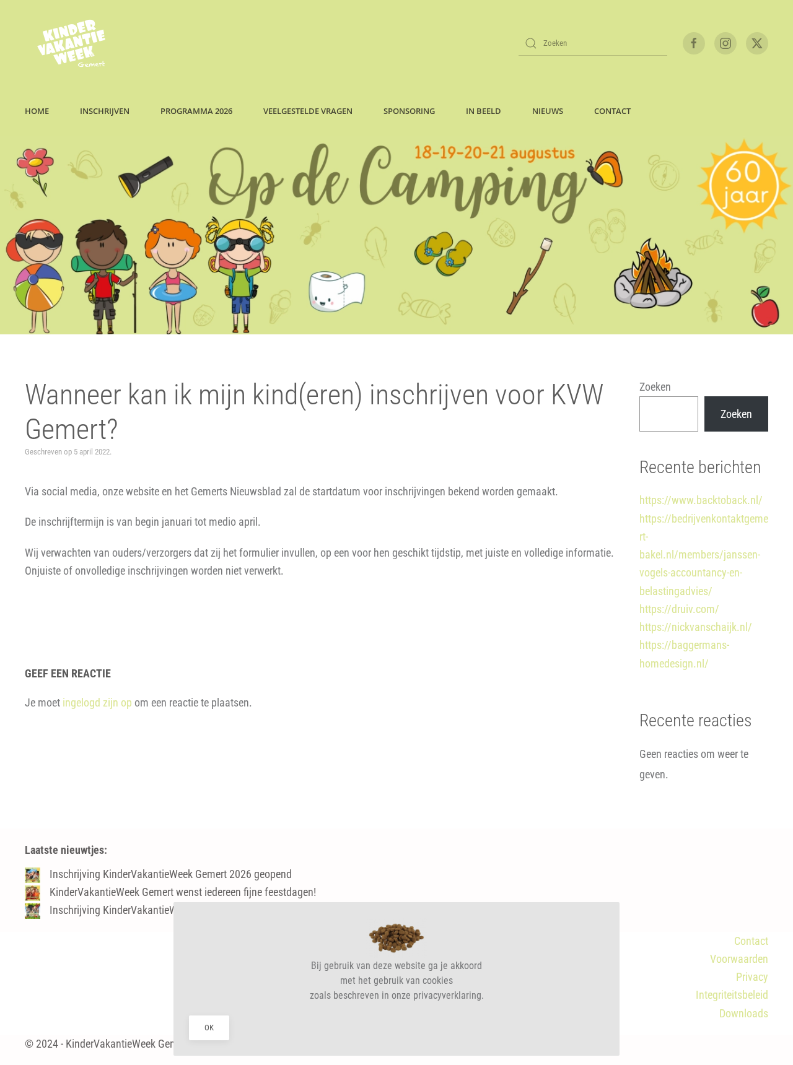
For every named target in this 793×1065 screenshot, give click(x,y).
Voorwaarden (739, 958)
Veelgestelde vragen (308, 110)
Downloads (743, 1013)
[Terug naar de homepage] (71, 43)
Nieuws (547, 110)
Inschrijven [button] (104, 110)
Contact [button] (612, 110)
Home (37, 110)
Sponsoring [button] (409, 110)
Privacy (752, 976)
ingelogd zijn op (97, 702)
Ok (209, 1027)
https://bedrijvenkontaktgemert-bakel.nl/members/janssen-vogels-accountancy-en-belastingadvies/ (703, 555)
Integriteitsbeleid (732, 994)
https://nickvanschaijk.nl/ (695, 626)
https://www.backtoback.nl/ (701, 499)
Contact (751, 940)
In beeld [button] (483, 110)
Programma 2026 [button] (196, 110)
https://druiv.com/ (679, 608)
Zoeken (655, 386)
